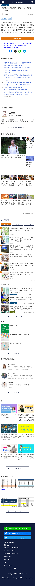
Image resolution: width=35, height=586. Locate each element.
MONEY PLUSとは (9, 542)
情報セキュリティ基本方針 (11, 548)
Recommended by (26, 213)
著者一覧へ (17, 393)
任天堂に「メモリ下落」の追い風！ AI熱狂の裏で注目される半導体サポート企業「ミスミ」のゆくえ (18, 77)
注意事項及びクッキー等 (11, 553)
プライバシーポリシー (10, 551)
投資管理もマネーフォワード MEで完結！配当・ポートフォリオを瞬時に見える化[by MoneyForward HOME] (18, 45)
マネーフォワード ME (10, 568)
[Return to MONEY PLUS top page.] (17, 2)
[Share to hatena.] (24, 51)
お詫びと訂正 (8, 565)
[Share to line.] (19, 51)
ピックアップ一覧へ (17, 317)
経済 (10, 18)
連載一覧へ (17, 468)
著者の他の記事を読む (17, 127)
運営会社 (6, 545)
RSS (5, 562)
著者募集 (6, 559)
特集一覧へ (17, 354)
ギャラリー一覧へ (18, 511)
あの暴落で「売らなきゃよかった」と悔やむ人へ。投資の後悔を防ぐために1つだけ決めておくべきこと (18, 70)
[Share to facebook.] (10, 51)
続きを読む (17, 38)
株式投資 (4, 18)
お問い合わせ (8, 556)
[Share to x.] (15, 51)
